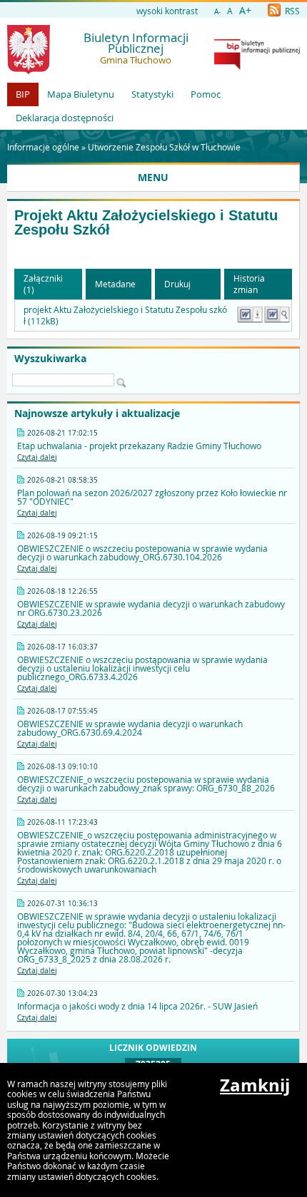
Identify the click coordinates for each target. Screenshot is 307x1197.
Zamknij (255, 1085)
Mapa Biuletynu (80, 94)
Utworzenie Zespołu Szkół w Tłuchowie (164, 147)
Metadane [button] (115, 283)
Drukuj (177, 283)
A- (217, 11)
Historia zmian (249, 284)
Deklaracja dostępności (65, 117)
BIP (23, 94)
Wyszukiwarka (50, 359)
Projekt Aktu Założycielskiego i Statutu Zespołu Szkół (146, 222)
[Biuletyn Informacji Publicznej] (257, 66)
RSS (291, 10)
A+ (245, 10)
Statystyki (152, 94)
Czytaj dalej (37, 457)
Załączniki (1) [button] (43, 284)
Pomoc (206, 94)
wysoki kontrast (167, 10)
